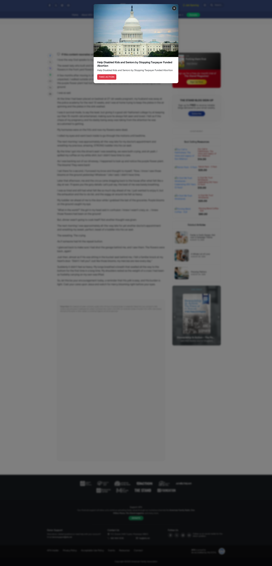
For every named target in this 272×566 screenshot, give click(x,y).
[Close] (174, 8)
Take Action (106, 77)
